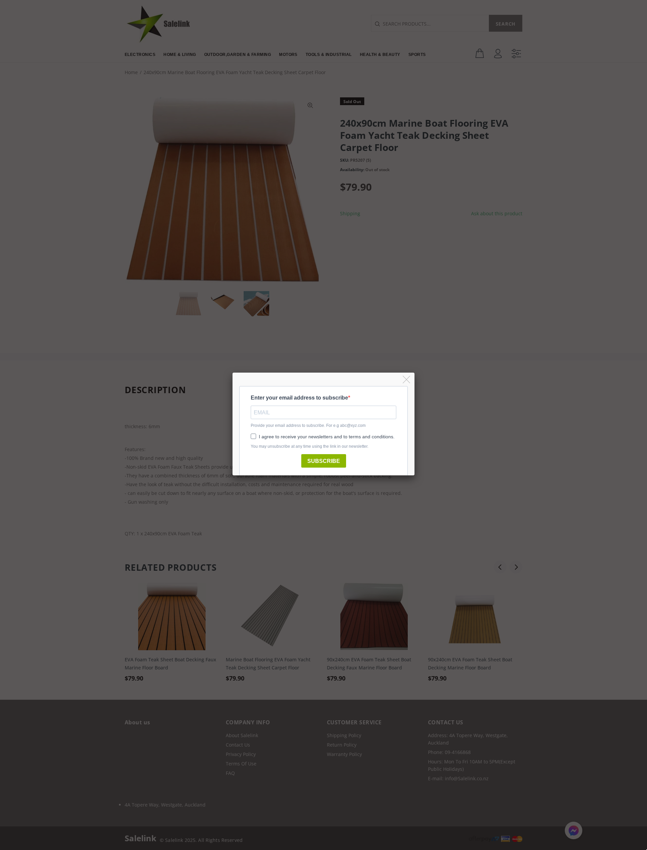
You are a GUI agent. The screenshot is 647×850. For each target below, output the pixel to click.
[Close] (407, 380)
